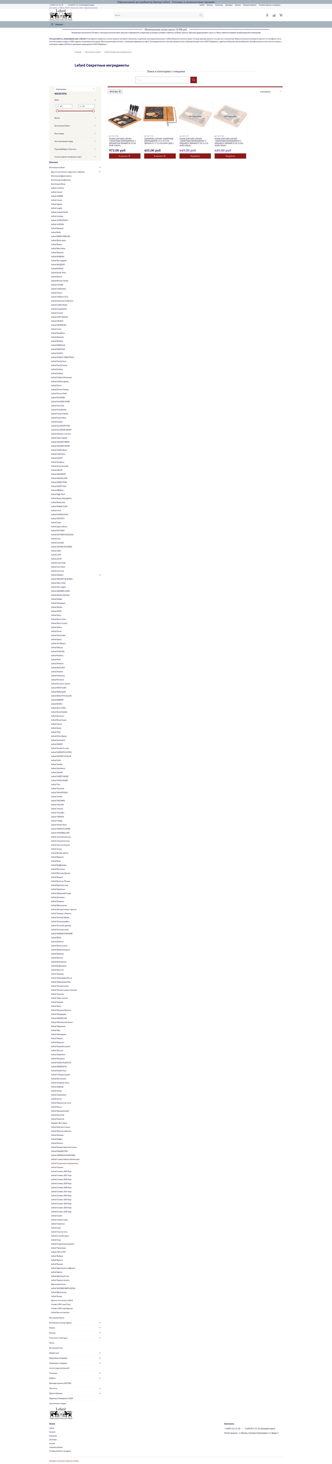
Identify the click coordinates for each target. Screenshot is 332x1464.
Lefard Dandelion (58, 333)
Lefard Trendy (56, 796)
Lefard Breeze (56, 276)
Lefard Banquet (57, 228)
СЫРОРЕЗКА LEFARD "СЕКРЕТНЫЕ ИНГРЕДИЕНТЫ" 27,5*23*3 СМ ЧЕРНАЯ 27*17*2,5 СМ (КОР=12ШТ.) (159, 140)
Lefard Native (56, 627)
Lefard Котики (57, 957)
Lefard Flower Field (59, 393)
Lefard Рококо (57, 1143)
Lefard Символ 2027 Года (61, 1175)
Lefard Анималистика (60, 841)
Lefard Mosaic (56, 607)
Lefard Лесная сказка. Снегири (64, 990)
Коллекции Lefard (93, 52)
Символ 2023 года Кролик (62, 1308)
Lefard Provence (57, 679)
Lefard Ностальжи (58, 1078)
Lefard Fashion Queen (60, 381)
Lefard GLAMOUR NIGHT (61, 430)
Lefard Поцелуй (57, 1119)
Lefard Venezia (57, 808)
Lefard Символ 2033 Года (61, 1199)
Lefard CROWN (57, 321)
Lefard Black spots (58, 240)
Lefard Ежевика (57, 901)
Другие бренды (55, 1393)
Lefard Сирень (57, 1167)
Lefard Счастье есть (59, 1232)
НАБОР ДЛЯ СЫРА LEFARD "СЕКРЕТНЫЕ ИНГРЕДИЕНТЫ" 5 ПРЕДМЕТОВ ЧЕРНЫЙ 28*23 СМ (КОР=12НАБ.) (122, 142)
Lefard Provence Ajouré (60, 683)
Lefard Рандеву (57, 1135)
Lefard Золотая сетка (60, 929)
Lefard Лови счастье (59, 998)
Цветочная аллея (58, 1284)
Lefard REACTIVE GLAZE (61, 695)
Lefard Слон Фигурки (60, 1236)
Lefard (202, 5)
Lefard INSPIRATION (59, 514)
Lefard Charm (56, 292)
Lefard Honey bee (58, 502)
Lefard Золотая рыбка (60, 921)
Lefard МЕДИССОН (59, 1018)
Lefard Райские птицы (60, 1127)
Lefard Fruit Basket (58, 409)
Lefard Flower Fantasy (60, 389)
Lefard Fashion (57, 373)
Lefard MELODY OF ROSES (62, 579)
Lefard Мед (55, 1030)
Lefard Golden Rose (59, 450)
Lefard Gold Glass (58, 454)
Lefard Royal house (58, 720)
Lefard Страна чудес (59, 1219)
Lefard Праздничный (60, 1111)
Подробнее (195, 156)
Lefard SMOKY (57, 744)
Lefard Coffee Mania (59, 305)
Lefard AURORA (57, 224)
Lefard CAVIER (57, 284)
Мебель (52, 1378)
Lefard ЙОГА (56, 937)
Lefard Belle (56, 232)
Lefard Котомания (58, 961)
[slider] (57, 111)
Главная (78, 52)
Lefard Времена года (59, 885)
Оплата (238, 5)
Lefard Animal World (59, 212)
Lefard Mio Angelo (58, 587)
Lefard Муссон (57, 1050)
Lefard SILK (56, 732)
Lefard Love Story (58, 567)
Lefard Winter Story (59, 824)
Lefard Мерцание (58, 1026)
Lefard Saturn (56, 724)
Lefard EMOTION (58, 349)
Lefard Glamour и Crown (61, 434)
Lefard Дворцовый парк (61, 893)
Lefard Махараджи (58, 1014)
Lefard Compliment (59, 309)
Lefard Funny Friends (59, 413)
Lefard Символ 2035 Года (61, 1207)
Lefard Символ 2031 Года (61, 1191)
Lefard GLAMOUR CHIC (60, 425)
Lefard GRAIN (56, 470)
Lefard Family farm (58, 361)
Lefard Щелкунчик (59, 1292)
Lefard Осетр (56, 1090)
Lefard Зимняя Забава (60, 917)
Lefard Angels (56, 208)
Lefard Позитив (57, 1115)
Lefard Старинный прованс (62, 1244)
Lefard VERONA (57, 816)
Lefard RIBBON (57, 700)
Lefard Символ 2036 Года (61, 1211)
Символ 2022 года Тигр (60, 1304)
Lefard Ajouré (56, 192)
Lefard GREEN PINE (59, 482)
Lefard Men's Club (58, 583)
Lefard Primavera (58, 675)
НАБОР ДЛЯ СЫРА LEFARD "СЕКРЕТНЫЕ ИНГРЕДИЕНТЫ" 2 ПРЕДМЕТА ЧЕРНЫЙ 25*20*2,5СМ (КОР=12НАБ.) (229, 142)
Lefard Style (56, 760)
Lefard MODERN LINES (60, 591)
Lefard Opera (56, 639)
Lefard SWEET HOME (59, 776)
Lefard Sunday (57, 764)
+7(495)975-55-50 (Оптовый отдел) (80, 5)
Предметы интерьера (58, 1358)
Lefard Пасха (56, 1107)
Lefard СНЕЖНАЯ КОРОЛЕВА (63, 1155)
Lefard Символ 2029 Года (61, 1183)
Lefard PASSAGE (57, 651)
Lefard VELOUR (57, 804)
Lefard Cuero (56, 329)
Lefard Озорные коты (60, 1082)
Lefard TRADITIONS (59, 792)
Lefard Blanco (56, 244)
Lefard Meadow (57, 575)
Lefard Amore (56, 200)
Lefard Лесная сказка (60, 986)
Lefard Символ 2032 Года (61, 1195)
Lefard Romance (57, 716)
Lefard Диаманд (57, 897)
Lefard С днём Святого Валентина (65, 1159)
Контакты (219, 5)
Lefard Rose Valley (58, 708)
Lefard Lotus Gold (58, 562)
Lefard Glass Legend (59, 438)
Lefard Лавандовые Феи (61, 982)
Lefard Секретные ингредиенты (64, 1163)
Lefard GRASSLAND (59, 478)
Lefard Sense (56, 728)
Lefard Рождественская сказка (64, 1147)
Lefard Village (56, 820)
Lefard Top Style (57, 788)
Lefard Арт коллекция (60, 845)
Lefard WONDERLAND (60, 833)
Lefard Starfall (57, 772)
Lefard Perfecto (57, 663)
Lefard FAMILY (57, 353)
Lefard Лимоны (57, 994)
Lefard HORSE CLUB (59, 506)
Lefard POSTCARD (58, 687)
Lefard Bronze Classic (59, 280)
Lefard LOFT (56, 554)
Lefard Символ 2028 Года (61, 1179)
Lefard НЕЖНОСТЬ (59, 1066)
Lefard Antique (57, 216)
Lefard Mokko (56, 599)
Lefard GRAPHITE (58, 474)
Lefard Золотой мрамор (61, 925)
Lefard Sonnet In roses (60, 748)
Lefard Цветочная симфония (63, 1268)
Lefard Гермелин (58, 889)
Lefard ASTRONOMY (59, 220)
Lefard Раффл (56, 1139)
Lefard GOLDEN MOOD (60, 446)
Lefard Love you (57, 571)
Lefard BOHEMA (57, 256)
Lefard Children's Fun (59, 297)
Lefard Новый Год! (58, 1070)
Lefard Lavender (57, 542)
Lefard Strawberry (58, 768)
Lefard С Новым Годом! (60, 1074)
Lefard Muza (56, 615)
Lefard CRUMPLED (58, 325)
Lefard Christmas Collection (62, 301)
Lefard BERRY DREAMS (60, 236)
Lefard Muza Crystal (59, 623)
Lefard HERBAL (57, 490)
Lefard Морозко (57, 1042)
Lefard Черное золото (60, 1280)
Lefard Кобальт (57, 941)
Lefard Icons (56, 510)
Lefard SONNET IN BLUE (61, 756)
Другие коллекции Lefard (62, 1300)
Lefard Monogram (58, 603)
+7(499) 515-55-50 (56, 5)
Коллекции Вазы (58, 184)
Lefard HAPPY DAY (58, 486)
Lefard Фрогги (57, 1260)
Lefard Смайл (56, 1215)
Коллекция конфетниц (61, 180)
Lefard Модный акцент (60, 1046)
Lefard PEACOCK (58, 667)
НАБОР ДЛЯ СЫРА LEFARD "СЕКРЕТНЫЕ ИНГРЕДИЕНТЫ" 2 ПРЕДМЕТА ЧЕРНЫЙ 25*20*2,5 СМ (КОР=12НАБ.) (193, 142)
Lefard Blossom (57, 252)
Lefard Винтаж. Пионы (60, 881)
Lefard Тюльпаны (58, 1248)
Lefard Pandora (57, 655)
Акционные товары (57, 1403)
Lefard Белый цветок (59, 853)
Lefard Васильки (58, 869)
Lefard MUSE (56, 611)
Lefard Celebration (58, 288)
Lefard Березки (57, 857)
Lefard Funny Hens (58, 417)
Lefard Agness (56, 204)
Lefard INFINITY (58, 518)
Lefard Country (57, 313)
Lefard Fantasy (57, 369)
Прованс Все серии (59, 1123)
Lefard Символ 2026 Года (61, 1171)
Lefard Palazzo (57, 647)
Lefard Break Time (58, 272)
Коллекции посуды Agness (60, 1322)
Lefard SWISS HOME (59, 780)
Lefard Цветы (56, 1272)
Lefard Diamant (57, 337)
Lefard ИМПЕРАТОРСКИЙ (61, 933)
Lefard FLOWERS (58, 397)
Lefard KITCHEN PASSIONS (62, 534)
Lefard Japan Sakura (59, 526)
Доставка (229, 5)
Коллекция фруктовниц (61, 176)
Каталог (210, 5)
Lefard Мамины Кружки (61, 1010)
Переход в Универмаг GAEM (61, 1398)
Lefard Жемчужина (59, 905)
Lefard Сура (56, 1227)
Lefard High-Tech (58, 494)
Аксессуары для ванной (59, 1368)
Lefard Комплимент (59, 945)
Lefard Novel (56, 631)
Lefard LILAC (56, 558)
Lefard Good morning (59, 466)
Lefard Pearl (56, 659)
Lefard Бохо (56, 861)
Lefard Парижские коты (61, 1103)
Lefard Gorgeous (57, 462)
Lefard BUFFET (57, 268)
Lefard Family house (59, 365)
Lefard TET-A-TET (58, 1252)
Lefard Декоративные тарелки (64, 909)
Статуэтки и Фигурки (58, 1338)
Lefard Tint (55, 784)
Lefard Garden (57, 421)
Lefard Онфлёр (57, 1086)
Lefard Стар (56, 1240)
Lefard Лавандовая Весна (61, 978)
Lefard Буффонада (58, 865)
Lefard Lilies (56, 550)
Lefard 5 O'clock (57, 188)
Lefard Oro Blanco (58, 643)
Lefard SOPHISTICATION (61, 752)
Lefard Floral (56, 385)
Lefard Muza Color (58, 619)
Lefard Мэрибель (58, 1054)
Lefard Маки (56, 1006)
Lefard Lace (55, 538)
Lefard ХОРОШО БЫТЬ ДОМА (63, 1288)
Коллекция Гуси (56, 1348)
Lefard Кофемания (58, 966)
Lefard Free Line (57, 405)
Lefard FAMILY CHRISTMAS (62, 357)
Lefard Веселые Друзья (60, 873)
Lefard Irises (56, 522)
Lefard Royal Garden (59, 712)
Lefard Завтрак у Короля (61, 913)
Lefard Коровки (57, 953)
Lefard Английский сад (61, 837)
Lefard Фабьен (57, 1256)
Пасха (51, 1343)
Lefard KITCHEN (57, 530)
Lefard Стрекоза (58, 1223)
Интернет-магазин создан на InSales (64, 1461)
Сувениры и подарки (58, 1363)
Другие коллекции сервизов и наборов (67, 172)
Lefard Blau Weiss (58, 248)
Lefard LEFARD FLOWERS (61, 546)
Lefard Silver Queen (59, 736)
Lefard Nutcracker (58, 635)
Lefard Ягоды (56, 1296)
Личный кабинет (249, 5)
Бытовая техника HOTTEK (60, 1383)
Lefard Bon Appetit (58, 260)
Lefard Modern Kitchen (60, 595)
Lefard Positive (57, 671)
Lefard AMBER (57, 196)
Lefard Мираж (57, 1038)
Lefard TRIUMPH (58, 800)
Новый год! (54, 1353)
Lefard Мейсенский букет (62, 1022)
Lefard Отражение (58, 1094)
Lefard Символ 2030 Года (61, 1187)
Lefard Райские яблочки (61, 1131)
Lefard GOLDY (57, 458)
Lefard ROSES (56, 704)
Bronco (52, 1327)
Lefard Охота (56, 1099)
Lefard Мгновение (58, 1034)
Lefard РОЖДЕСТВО (59, 1151)
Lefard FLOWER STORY (60, 401)
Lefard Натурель (58, 1058)
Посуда (52, 1333)
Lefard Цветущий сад (60, 1276)
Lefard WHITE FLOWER (60, 828)
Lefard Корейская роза (60, 949)
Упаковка (53, 1373)
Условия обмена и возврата (269, 5)
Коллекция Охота (56, 1317)
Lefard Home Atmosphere (61, 498)
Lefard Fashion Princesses (61, 377)
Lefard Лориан (57, 1002)
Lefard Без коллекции (60, 1312)
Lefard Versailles (57, 812)
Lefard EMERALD (58, 345)
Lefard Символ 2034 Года (61, 1203)
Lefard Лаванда (57, 974)
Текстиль (53, 1388)
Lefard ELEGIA (57, 341)
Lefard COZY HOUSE (59, 317)
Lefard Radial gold (58, 691)
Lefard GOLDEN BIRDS (60, 442)
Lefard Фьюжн (57, 1264)
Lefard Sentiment (58, 740)
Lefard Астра (56, 849)
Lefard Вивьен (57, 877)
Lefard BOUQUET (58, 264)
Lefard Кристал (57, 970)
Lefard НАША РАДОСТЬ (61, 1062)
